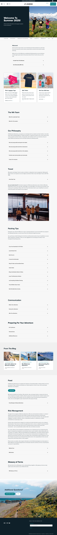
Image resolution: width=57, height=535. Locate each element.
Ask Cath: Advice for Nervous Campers (10, 364)
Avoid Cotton (11, 267)
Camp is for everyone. (13, 159)
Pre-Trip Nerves (12, 327)
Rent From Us (11, 255)
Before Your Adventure (13, 304)
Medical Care (11, 448)
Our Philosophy (12, 38)
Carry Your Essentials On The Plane (16, 246)
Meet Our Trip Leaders (13, 121)
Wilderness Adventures (26, 362)
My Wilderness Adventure (26, 364)
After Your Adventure (13, 313)
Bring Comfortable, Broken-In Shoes (16, 272)
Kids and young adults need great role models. (18, 142)
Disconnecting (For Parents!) (44, 364)
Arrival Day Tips (12, 179)
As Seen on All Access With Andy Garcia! (28, 0)
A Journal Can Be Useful (13, 259)
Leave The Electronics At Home (15, 276)
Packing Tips (36, 38)
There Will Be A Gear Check (14, 284)
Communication (43, 38)
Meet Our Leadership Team (14, 117)
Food (49, 38)
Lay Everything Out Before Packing (16, 280)
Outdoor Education (9, 362)
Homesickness (12, 331)
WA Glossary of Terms (13, 470)
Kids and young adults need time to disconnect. (18, 146)
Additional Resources (13, 335)
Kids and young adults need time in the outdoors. (18, 151)
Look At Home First (12, 250)
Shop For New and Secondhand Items (16, 263)
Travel (31, 38)
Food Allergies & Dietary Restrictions (16, 402)
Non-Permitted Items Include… (15, 289)
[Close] (52, 0)
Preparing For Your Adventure (23, 38)
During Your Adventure (13, 309)
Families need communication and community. (18, 155)
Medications (11, 452)
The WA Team (6, 38)
